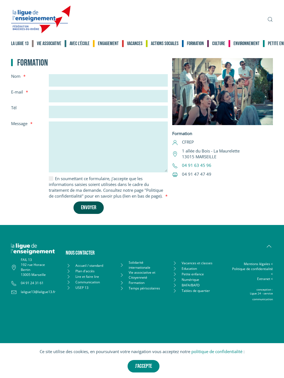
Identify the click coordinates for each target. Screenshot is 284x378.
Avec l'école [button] (80, 43)
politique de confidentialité (216, 351)
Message (19, 123)
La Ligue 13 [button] (20, 43)
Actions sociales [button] (165, 43)
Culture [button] (218, 43)
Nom (16, 76)
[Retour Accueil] (41, 19)
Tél (14, 107)
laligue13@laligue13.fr (38, 291)
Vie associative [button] (49, 43)
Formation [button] (195, 43)
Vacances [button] (135, 43)
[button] (270, 19)
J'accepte (143, 366)
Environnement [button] (247, 43)
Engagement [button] (108, 43)
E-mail (17, 92)
